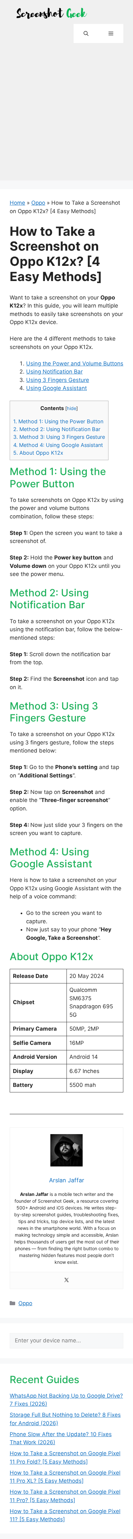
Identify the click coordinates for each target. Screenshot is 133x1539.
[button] (86, 33)
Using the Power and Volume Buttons (74, 363)
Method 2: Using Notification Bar (56, 429)
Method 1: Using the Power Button (58, 421)
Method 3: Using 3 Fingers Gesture (59, 437)
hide (71, 408)
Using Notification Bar (54, 371)
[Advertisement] (66, 113)
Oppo (38, 203)
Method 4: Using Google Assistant (58, 445)
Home (17, 203)
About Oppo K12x (38, 453)
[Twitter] (66, 1280)
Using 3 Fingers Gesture (57, 380)
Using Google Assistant (56, 388)
